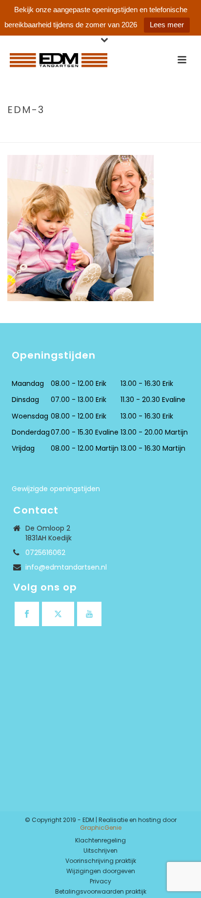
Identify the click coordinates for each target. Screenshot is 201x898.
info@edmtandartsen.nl (66, 567)
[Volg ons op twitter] (58, 614)
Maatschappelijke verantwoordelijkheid (101, 130)
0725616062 (45, 552)
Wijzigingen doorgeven (100, 871)
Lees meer (167, 24)
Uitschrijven (100, 851)
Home (16, 130)
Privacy (100, 881)
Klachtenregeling (100, 840)
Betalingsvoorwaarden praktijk (100, 892)
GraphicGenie (100, 827)
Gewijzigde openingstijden (56, 489)
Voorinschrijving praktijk (100, 861)
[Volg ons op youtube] (89, 614)
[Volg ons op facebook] (27, 614)
